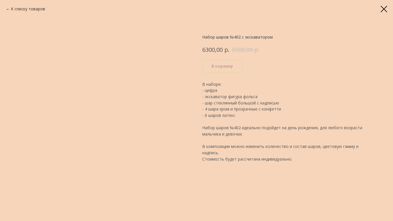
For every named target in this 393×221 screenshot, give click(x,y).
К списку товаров (28, 9)
